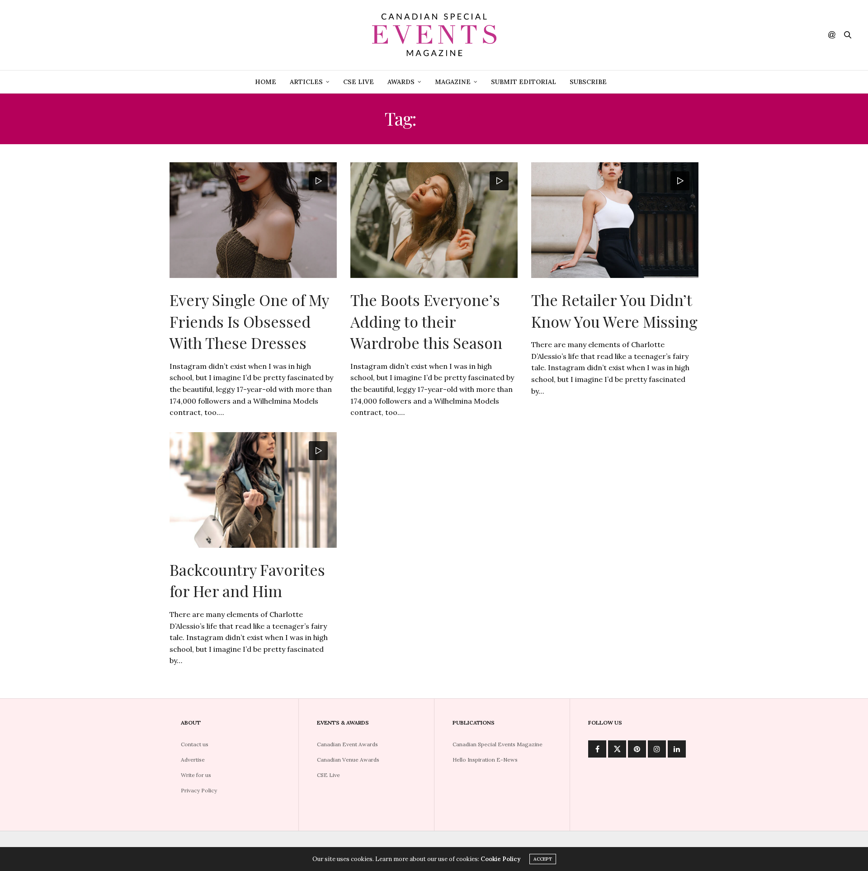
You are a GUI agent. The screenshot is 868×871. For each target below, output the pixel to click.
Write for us (196, 775)
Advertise (193, 759)
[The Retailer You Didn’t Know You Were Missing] (614, 220)
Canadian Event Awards (347, 744)
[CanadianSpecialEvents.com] (434, 35)
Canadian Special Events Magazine (497, 744)
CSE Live (358, 82)
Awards (401, 82)
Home (265, 82)
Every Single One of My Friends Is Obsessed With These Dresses (249, 321)
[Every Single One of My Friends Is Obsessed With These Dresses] (253, 220)
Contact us (194, 744)
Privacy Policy (199, 790)
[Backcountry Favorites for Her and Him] (253, 490)
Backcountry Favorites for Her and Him (247, 580)
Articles (306, 82)
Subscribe (588, 82)
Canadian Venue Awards (348, 759)
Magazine (453, 82)
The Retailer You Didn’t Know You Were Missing (614, 310)
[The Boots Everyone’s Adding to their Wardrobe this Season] (434, 220)
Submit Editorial (523, 82)
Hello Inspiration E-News (485, 759)
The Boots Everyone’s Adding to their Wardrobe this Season (426, 321)
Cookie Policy (500, 859)
